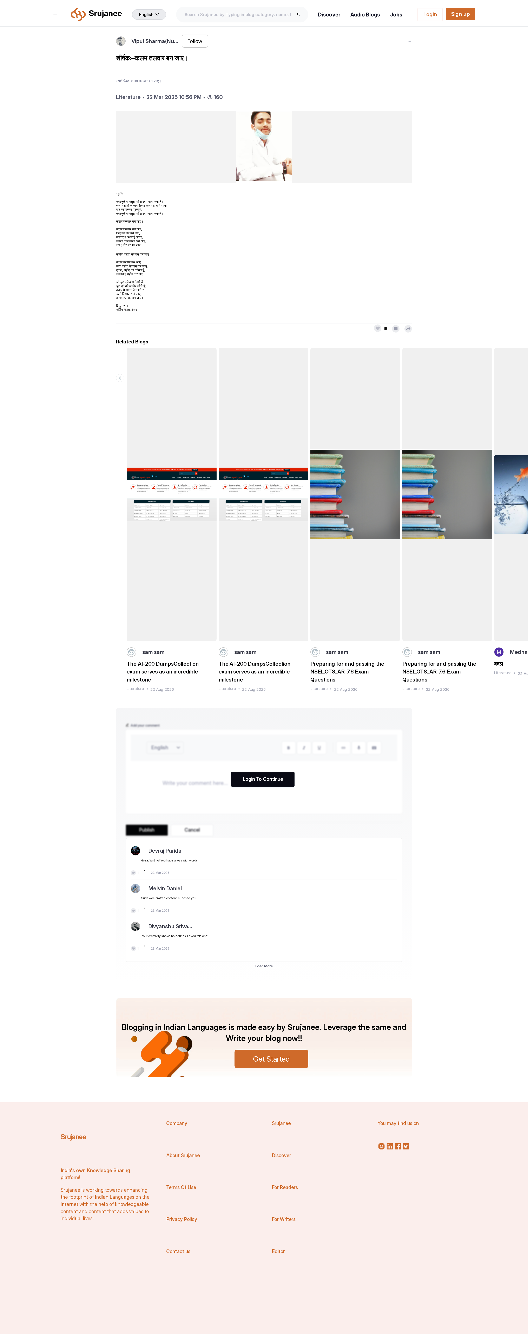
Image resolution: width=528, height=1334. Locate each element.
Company (176, 1123)
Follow (194, 41)
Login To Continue (263, 779)
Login (430, 14)
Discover (329, 14)
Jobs (396, 14)
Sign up (460, 14)
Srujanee (73, 1137)
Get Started (271, 1058)
